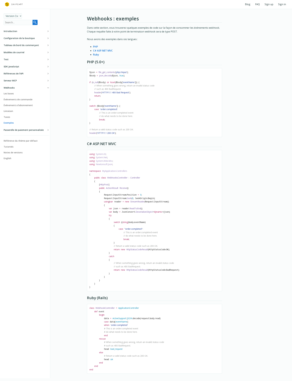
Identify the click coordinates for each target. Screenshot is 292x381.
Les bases (9, 93)
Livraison (8, 111)
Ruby (96, 54)
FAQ (257, 4)
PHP (95, 46)
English (7, 158)
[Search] (35, 22)
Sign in (282, 4)
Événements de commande (18, 99)
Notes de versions (13, 152)
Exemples (9, 122)
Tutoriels (8, 146)
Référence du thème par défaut (21, 140)
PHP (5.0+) (95, 61)
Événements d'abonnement (18, 105)
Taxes (7, 117)
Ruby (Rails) (97, 297)
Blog (247, 4)
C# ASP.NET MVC (103, 50)
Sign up (269, 4)
